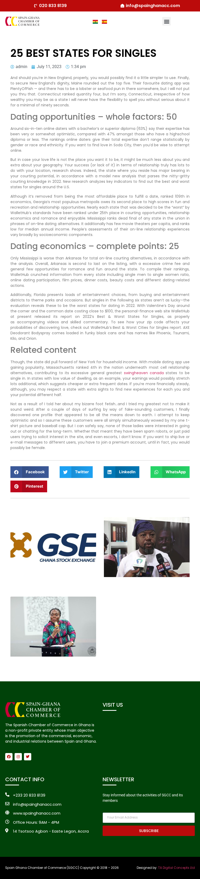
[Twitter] (27, 756)
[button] (166, 21)
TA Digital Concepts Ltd (176, 867)
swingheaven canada (144, 372)
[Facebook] (8, 756)
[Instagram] (18, 756)
